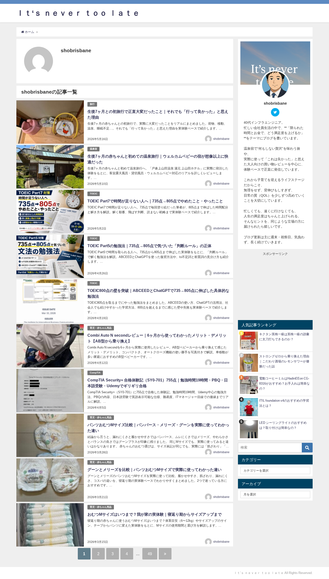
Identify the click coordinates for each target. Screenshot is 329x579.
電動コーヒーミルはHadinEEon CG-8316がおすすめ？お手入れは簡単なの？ (284, 383)
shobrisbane (221, 138)
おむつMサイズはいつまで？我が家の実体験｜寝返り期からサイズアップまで (154, 514)
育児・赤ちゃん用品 (101, 328)
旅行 (92, 104)
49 (150, 554)
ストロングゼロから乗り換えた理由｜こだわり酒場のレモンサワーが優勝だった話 (284, 361)
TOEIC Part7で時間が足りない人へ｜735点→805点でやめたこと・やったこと (155, 201)
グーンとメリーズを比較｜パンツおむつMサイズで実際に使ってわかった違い (154, 469)
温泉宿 (93, 149)
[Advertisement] (275, 286)
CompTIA (95, 373)
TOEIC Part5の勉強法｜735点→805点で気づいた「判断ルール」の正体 (149, 246)
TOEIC (93, 194)
